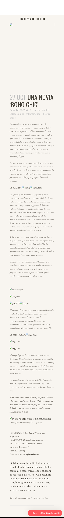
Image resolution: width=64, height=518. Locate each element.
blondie (30, 463)
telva (29, 486)
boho (39, 463)
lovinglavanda (23, 482)
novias (21, 486)
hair (24, 474)
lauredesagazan (27, 478)
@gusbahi (14, 436)
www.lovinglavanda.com (28, 454)
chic (30, 471)
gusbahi (46, 471)
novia (13, 486)
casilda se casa (18, 471)
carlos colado (42, 467)
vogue (13, 490)
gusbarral (15, 474)
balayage (20, 463)
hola (42, 474)
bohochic (20, 467)
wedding (31, 490)
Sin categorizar (38, 110)
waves (21, 490)
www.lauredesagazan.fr (19, 447)
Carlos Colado (17, 114)
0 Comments (33, 114)
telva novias (40, 486)
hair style (33, 474)
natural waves (41, 482)
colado (37, 471)
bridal (30, 467)
